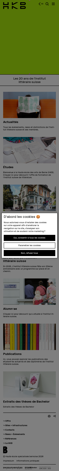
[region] (29, 235)
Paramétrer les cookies (29, 245)
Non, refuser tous (29, 253)
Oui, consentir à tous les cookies (29, 238)
